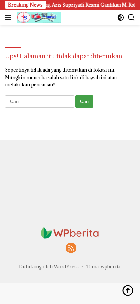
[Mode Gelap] (120, 17)
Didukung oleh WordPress (49, 267)
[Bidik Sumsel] (38, 17)
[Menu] (9, 17)
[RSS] (71, 248)
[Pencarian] (131, 17)
